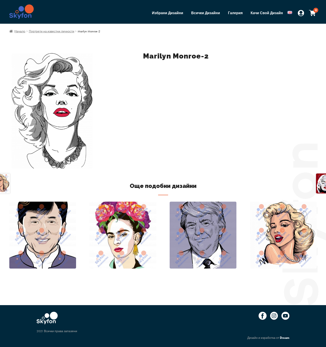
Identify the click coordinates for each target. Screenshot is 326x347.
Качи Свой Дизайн (267, 13)
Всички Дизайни (205, 13)
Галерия (235, 13)
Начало (19, 31)
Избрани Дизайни (167, 13)
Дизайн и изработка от (268, 338)
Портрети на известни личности (51, 31)
